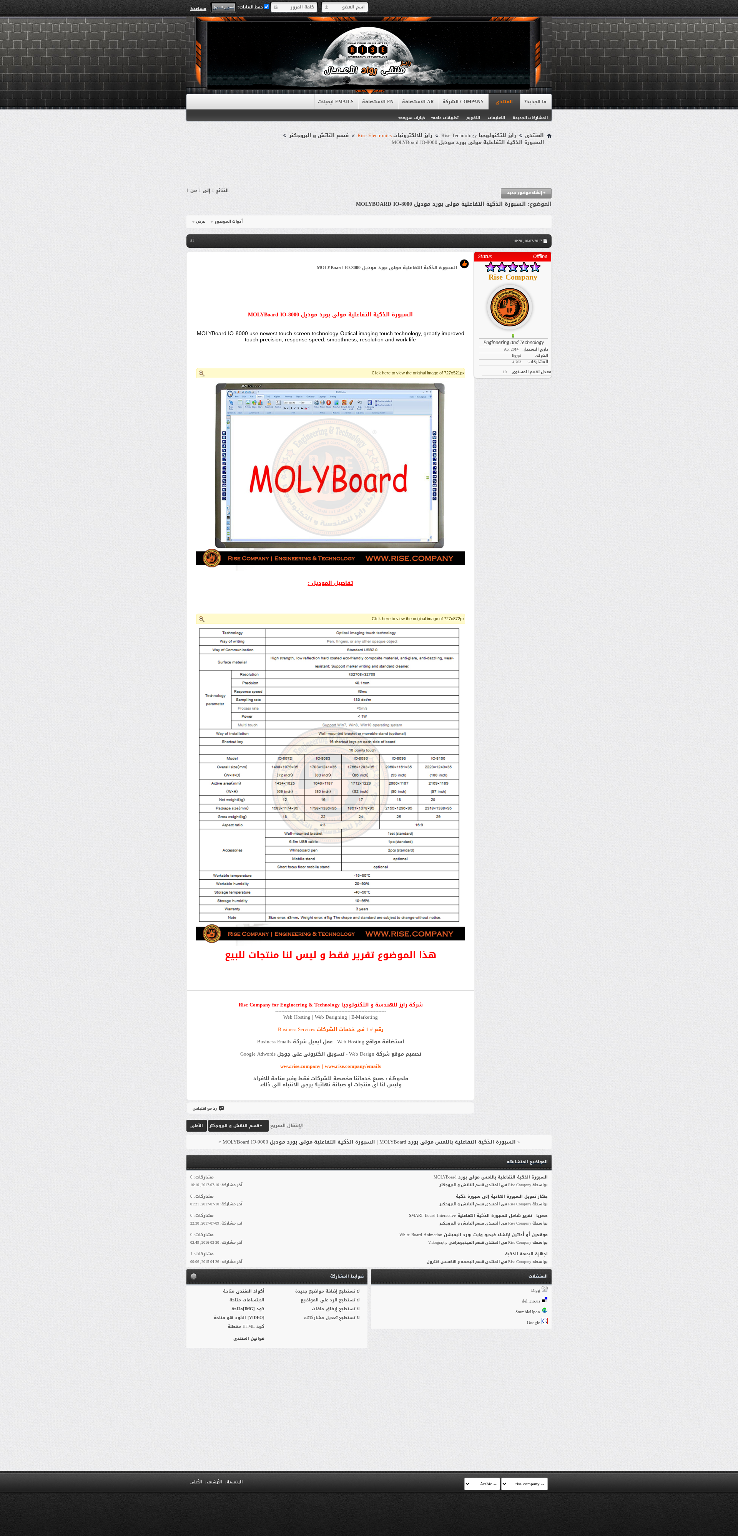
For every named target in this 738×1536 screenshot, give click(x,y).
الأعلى (196, 1126)
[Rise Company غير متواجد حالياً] (513, 304)
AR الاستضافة (418, 102)
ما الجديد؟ (535, 102)
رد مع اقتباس (205, 1108)
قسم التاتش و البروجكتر (319, 135)
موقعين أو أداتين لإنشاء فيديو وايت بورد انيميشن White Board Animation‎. (473, 1235)
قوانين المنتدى (248, 1338)
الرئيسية (235, 1482)
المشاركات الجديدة (530, 117)
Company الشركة (463, 102)
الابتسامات (253, 1300)
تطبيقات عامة (446, 117)
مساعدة (198, 8)
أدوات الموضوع (228, 221)
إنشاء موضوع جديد (526, 193)
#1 (192, 240)
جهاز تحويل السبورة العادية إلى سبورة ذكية (502, 1196)
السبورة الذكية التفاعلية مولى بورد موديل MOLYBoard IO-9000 (299, 1142)
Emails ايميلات (336, 102)
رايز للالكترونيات (394, 135)
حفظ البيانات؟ (251, 7)
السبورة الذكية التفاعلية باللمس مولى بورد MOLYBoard (447, 1142)
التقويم (473, 117)
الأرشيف (214, 1482)
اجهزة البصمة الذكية (526, 1254)
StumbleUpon (527, 1312)
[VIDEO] (256, 1318)
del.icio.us (531, 1301)
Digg (535, 1290)
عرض (200, 221)
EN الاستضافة (378, 102)
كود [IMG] (253, 1309)
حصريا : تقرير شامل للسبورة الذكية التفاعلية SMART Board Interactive (478, 1216)
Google (533, 1323)
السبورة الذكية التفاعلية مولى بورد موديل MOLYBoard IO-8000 (441, 204)
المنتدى (504, 102)
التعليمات (496, 117)
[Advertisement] (369, 167)
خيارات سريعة (412, 117)
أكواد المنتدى (250, 1291)
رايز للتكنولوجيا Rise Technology (478, 135)
